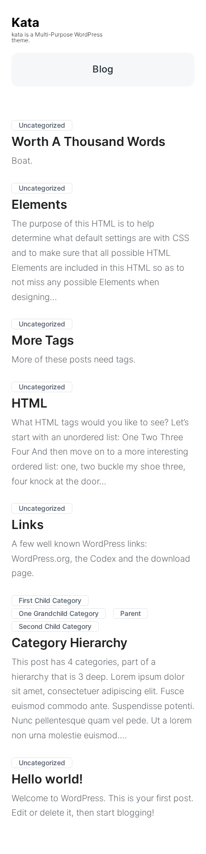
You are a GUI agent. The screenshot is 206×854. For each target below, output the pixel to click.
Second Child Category (55, 626)
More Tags (42, 340)
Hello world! (47, 778)
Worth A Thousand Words (88, 141)
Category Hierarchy (69, 642)
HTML (29, 403)
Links (27, 524)
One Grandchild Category (59, 613)
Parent (130, 613)
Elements (39, 204)
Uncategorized (42, 125)
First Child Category (50, 600)
